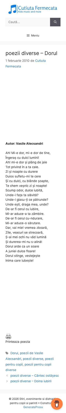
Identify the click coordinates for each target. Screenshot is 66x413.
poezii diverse (33, 359)
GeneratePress (33, 407)
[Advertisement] (33, 108)
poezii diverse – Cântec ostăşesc (34, 375)
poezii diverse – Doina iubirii (31, 381)
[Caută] (55, 22)
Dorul (14, 353)
